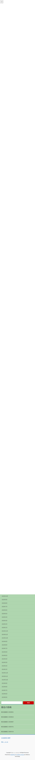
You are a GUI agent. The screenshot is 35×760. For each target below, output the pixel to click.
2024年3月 (4, 662)
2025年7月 (4, 606)
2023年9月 (4, 683)
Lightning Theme (20, 754)
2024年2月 (4, 666)
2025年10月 (5, 596)
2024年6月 (4, 652)
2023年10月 (5, 679)
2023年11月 (5, 676)
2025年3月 (4, 620)
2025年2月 (4, 624)
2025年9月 (4, 599)
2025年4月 (4, 617)
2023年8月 (4, 686)
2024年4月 (4, 659)
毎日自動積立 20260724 (7, 731)
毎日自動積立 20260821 (7, 712)
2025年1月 (4, 627)
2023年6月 (4, 693)
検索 (28, 702)
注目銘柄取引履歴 (5, 738)
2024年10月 (5, 638)
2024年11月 (5, 634)
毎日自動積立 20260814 (7, 717)
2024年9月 (4, 641)
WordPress (12, 754)
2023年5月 (4, 697)
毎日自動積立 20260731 (7, 726)
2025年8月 (4, 603)
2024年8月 (4, 645)
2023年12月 (5, 672)
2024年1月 (4, 669)
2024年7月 (4, 648)
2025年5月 (4, 613)
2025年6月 (4, 610)
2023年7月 (4, 690)
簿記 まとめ (4, 742)
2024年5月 (4, 655)
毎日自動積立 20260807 (7, 721)
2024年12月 (5, 631)
